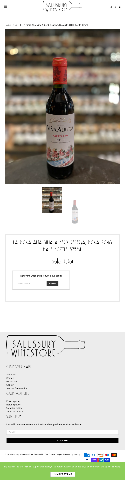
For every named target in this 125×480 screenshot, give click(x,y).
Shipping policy (14, 408)
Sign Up (62, 440)
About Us (11, 374)
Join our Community (16, 388)
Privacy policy (13, 401)
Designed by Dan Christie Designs (48, 454)
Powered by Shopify (71, 454)
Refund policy (13, 404)
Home (8, 25)
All (16, 25)
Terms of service (14, 411)
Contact (10, 378)
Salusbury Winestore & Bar (22, 454)
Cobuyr (10, 385)
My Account (12, 381)
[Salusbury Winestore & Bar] (62, 7)
